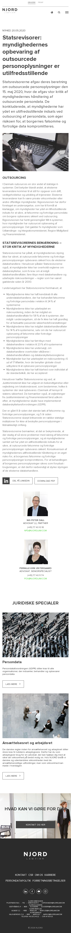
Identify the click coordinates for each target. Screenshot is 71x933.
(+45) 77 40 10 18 (35, 527)
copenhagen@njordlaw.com (53, 903)
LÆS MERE (11, 684)
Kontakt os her (35, 824)
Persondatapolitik (18, 880)
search (59, 12)
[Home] (9, 11)
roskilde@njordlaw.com (50, 911)
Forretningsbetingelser (49, 880)
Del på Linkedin (21, 480)
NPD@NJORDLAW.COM (35, 530)
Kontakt (21, 875)
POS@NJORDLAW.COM (35, 578)
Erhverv (32, 2)
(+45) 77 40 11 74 (35, 575)
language (52, 12)
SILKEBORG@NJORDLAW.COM (51, 907)
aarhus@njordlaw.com (52, 914)
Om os (39, 875)
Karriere (50, 875)
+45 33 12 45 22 (33, 917)
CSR (30, 875)
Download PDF (46, 480)
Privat (40, 2)
